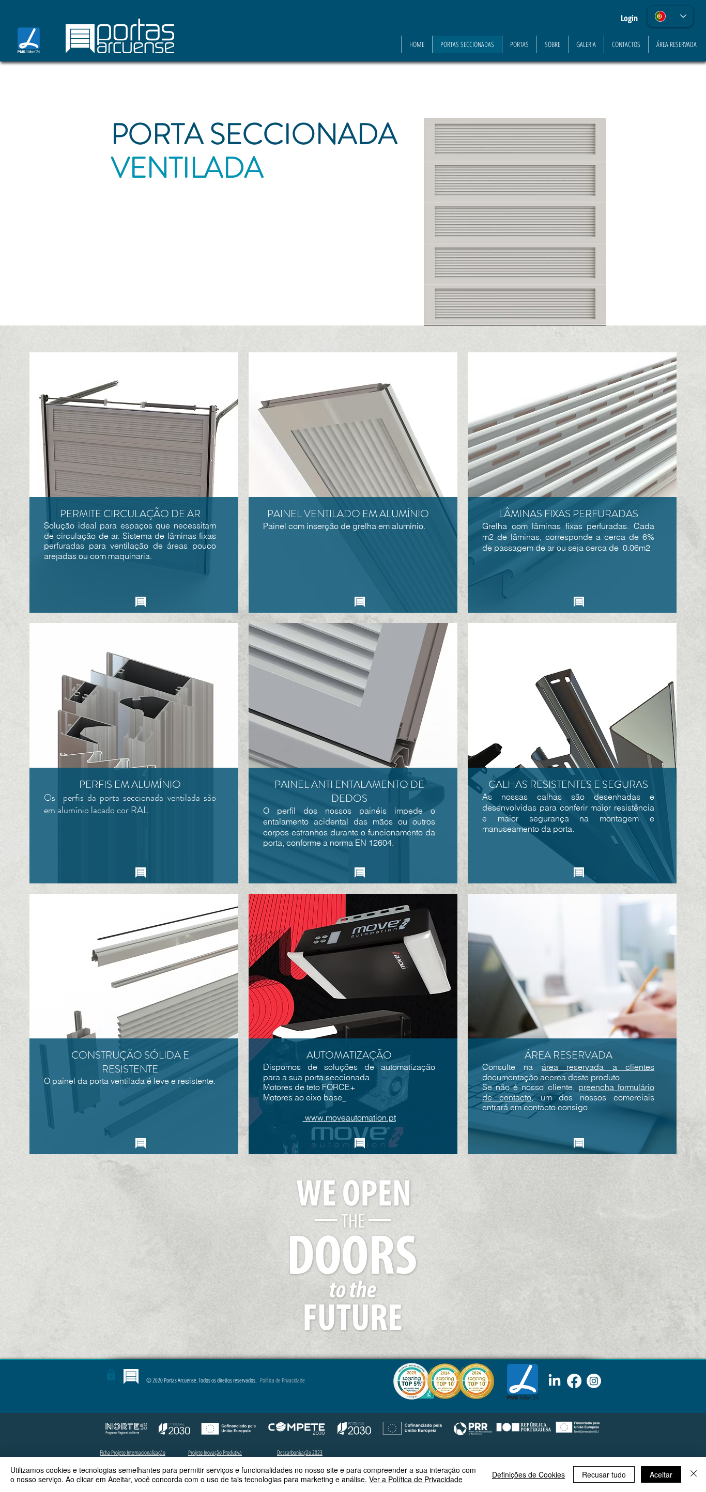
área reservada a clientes (598, 1067)
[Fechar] (693, 1474)
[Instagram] (594, 1381)
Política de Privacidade (282, 1380)
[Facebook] (574, 1381)
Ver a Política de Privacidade (416, 1479)
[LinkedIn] (554, 1381)
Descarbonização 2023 (300, 1452)
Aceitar (661, 1474)
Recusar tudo (604, 1474)
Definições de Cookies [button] (528, 1474)
